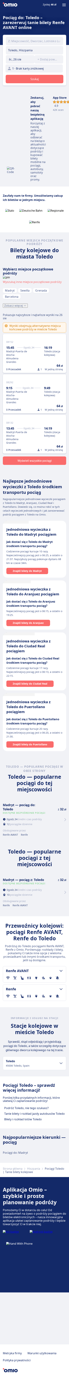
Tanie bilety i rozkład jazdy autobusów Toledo (34, 1114)
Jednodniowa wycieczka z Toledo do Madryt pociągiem (31, 532)
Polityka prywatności (17, 1360)
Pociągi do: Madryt (15, 1153)
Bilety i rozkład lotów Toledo (23, 1119)
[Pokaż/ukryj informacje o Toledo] (61, 1063)
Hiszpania (33, 1169)
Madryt (10, 290)
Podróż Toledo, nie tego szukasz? (26, 1108)
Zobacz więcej (13, 306)
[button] (20, 59)
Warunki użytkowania (41, 1353)
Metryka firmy (12, 1353)
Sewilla (25, 290)
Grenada (41, 290)
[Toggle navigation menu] (64, 5)
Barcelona (11, 297)
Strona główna (12, 1169)
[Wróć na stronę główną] (10, 5)
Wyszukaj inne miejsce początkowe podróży (32, 282)
